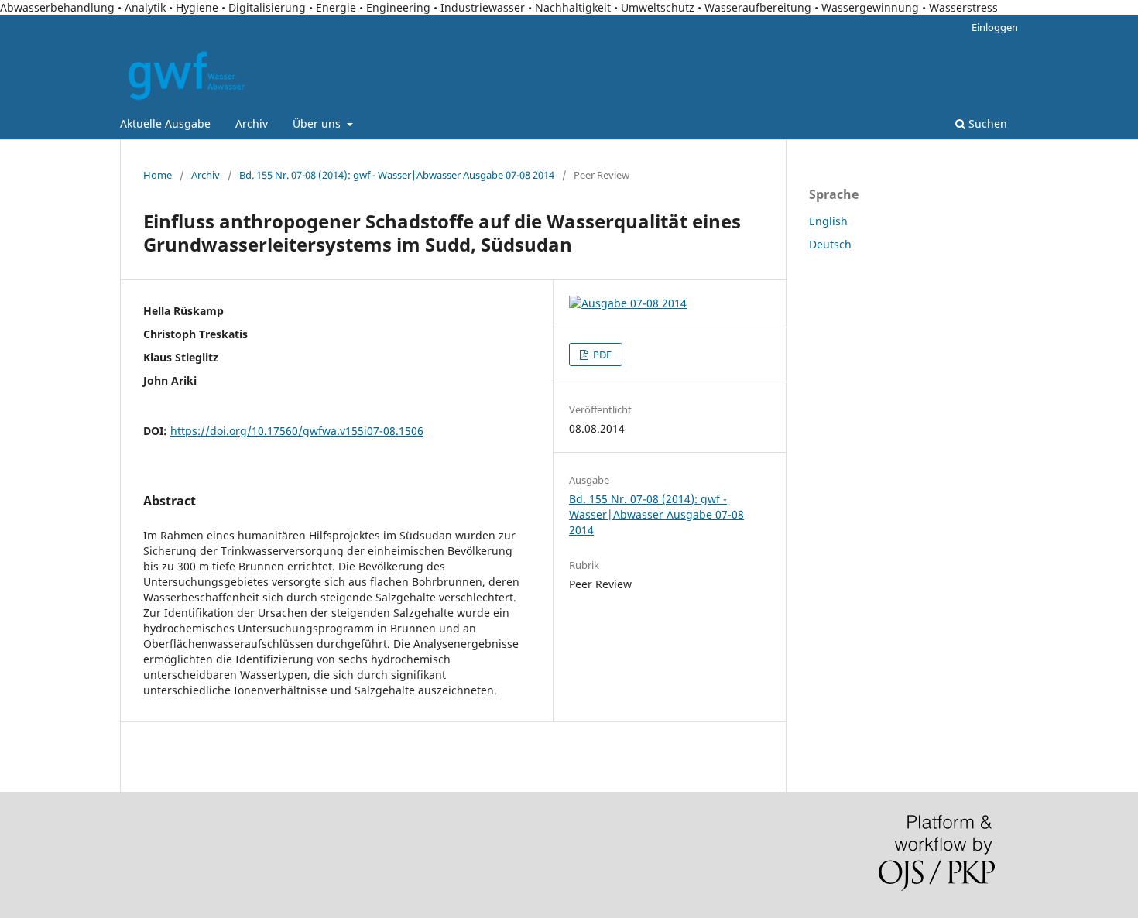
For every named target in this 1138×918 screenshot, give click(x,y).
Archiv (251, 123)
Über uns (318, 123)
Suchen (986, 123)
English (828, 221)
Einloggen (995, 27)
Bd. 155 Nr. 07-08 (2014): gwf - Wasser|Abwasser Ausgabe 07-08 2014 (396, 175)
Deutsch (830, 244)
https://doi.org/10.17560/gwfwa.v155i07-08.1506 (296, 430)
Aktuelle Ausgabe (165, 123)
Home (157, 175)
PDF (601, 354)
